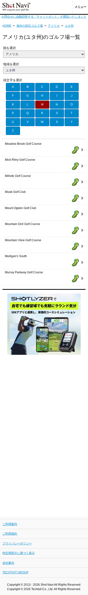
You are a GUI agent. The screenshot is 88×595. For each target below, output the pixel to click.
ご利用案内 (9, 524)
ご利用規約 (9, 533)
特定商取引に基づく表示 (18, 553)
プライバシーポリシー (17, 543)
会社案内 (8, 562)
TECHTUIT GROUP (15, 572)
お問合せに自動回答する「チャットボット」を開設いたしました (44, 16)
